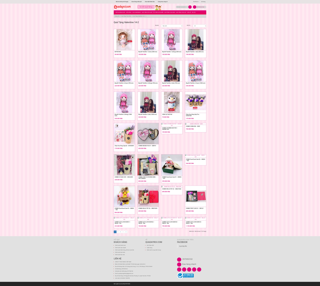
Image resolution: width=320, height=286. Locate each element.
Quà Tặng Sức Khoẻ (147, 12)
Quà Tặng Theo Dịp (181, 12)
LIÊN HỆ (189, 12)
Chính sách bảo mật (120, 254)
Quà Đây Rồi (183, 246)
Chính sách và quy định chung (154, 250)
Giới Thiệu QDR (150, 245)
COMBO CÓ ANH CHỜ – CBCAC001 (124, 177)
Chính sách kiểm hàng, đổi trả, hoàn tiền (124, 250)
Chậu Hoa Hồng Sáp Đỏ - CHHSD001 (124, 145)
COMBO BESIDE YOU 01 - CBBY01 (147, 145)
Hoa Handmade (136, 12)
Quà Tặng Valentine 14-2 (139, 16)
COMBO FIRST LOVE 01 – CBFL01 (195, 208)
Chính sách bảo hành (120, 252)
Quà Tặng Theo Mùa (169, 12)
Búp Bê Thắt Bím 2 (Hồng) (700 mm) (148, 83)
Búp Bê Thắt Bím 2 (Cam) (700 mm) (124, 83)
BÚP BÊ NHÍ (118, 51)
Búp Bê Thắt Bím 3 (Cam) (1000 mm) (195, 83)
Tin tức (194, 12)
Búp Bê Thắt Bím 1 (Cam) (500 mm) (147, 51)
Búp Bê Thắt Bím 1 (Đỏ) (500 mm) (195, 51)
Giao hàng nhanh (189, 264)
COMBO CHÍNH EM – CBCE (193, 126)
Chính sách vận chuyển (120, 247)
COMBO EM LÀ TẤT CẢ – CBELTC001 (147, 208)
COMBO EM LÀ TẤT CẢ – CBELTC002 (171, 189)
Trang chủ (117, 16)
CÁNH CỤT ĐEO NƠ (167, 114)
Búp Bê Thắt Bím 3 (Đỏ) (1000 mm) (147, 114)
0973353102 (200, 7)
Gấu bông (128, 12)
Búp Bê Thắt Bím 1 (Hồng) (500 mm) (171, 51)
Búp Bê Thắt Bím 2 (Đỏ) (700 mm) (171, 83)
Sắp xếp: (157, 25)
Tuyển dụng (149, 247)
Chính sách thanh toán (120, 245)
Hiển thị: (188, 25)
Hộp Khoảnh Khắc (120, 12)
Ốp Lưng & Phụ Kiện (158, 12)
